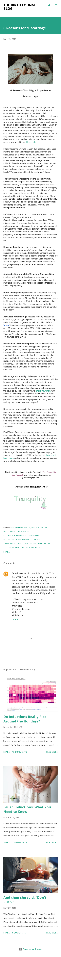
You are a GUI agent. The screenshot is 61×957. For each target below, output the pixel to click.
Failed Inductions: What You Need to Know (27, 809)
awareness (17, 527)
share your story (43, 391)
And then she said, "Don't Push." (24, 899)
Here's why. (31, 142)
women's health (31, 547)
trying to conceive (40, 543)
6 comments (19, 932)
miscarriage (35, 535)
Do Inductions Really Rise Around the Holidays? (24, 718)
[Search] (49, 5)
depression (23, 531)
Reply (15, 619)
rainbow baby (23, 539)
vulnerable (14, 547)
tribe (26, 543)
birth (27, 527)
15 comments (19, 752)
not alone (9, 539)
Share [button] (6, 551)
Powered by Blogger (32, 949)
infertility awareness (15, 535)
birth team (9, 531)
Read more (52, 752)
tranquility (39, 539)
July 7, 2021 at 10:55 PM (43, 573)
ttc (5, 547)
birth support (39, 527)
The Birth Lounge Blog (19, 7)
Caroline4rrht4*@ (20, 573)
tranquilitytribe (12, 543)
